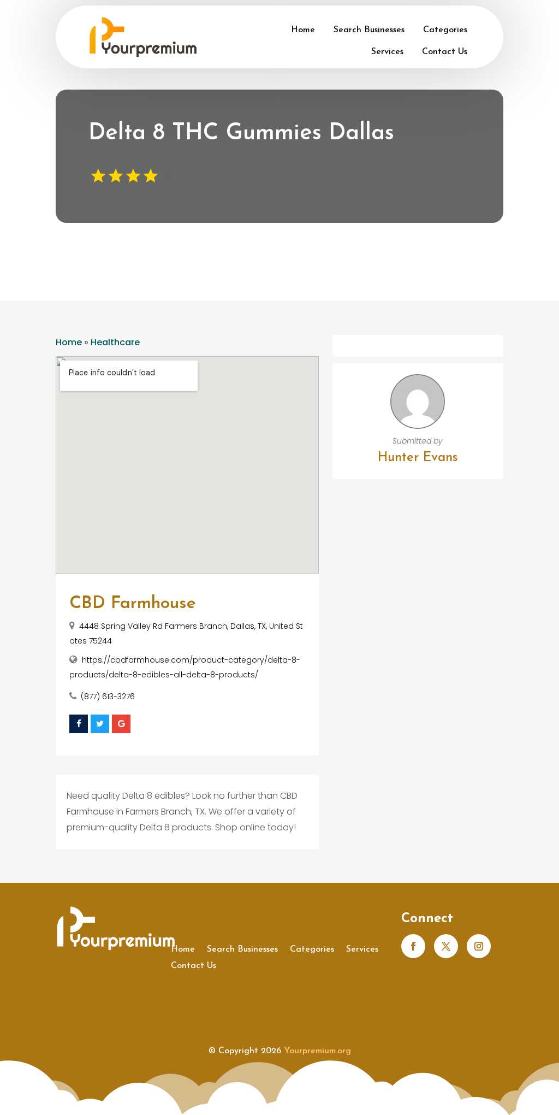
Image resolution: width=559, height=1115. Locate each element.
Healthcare (115, 342)
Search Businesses (369, 30)
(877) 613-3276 (108, 696)
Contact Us (444, 52)
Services (387, 52)
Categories (445, 30)
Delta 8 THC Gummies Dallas (241, 133)
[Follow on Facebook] (413, 946)
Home (303, 30)
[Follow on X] (446, 946)
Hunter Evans (418, 457)
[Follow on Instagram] (479, 946)
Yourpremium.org (317, 1051)
